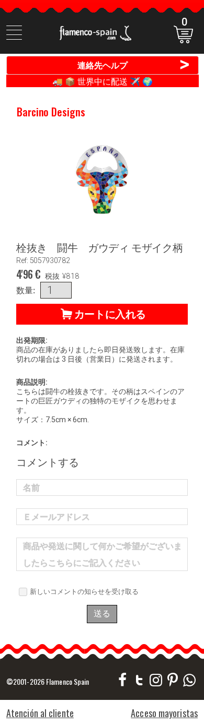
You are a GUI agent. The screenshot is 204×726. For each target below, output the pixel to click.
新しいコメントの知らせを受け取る (84, 591)
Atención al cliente (40, 713)
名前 (31, 488)
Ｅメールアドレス (56, 517)
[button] (102, 314)
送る (102, 613)
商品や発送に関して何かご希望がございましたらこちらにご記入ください (102, 554)
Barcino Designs (51, 112)
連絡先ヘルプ (133, 65)
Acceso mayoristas (164, 713)
